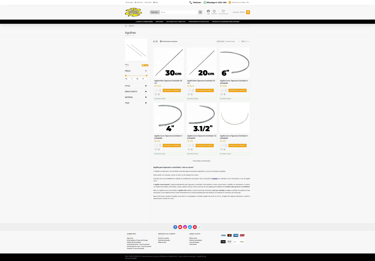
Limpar (146, 65)
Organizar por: (221, 41)
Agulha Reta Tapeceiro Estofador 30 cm (168, 82)
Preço (127, 71)
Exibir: (243, 41)
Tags (127, 103)
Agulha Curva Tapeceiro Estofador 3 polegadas (234, 137)
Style (127, 86)
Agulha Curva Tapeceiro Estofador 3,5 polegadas (201, 137)
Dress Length (131, 92)
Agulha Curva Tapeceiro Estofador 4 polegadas (168, 137)
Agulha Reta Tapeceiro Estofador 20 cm (201, 82)
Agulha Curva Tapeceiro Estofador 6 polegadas (234, 82)
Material (129, 97)
